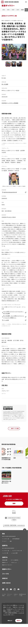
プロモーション (14, 562)
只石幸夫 (5, 385)
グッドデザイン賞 (5, 538)
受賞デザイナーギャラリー (7, 564)
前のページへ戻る (15, 428)
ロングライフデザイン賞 (17, 550)
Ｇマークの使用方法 (14, 560)
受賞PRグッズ (5, 562)
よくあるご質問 (14, 553)
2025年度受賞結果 (15, 538)
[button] (8, 64)
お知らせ (5, 578)
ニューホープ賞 (5, 553)
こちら (9, 419)
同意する (18, 620)
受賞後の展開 (4, 560)
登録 (14, 503)
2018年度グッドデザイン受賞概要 (10, 103)
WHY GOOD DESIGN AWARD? (8, 548)
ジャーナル (5, 574)
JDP (9, 411)
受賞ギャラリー (6, 569)
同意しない (10, 620)
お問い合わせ (6, 583)
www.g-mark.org (6, 415)
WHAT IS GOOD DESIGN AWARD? (9, 536)
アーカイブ (4, 541)
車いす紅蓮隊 (5, 84)
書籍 (11, 541)
